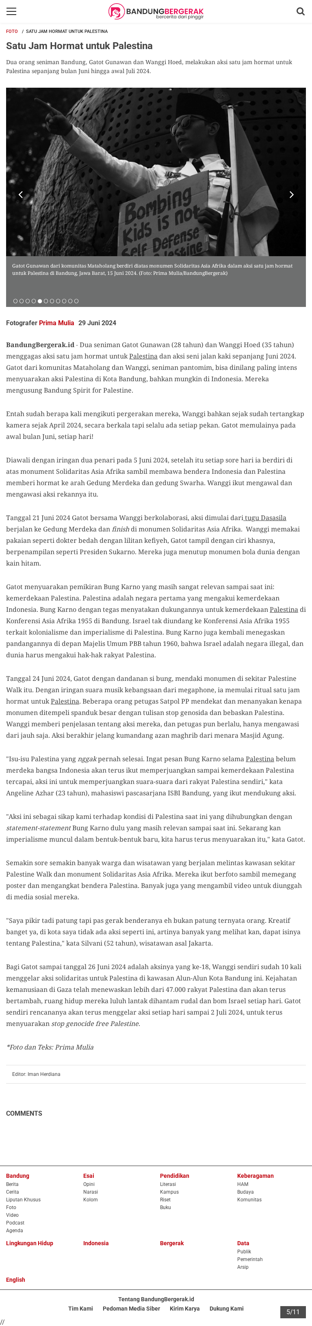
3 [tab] (27, 301)
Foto (12, 31)
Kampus (169, 1192)
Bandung (17, 1176)
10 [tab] (70, 301)
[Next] (292, 194)
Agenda (14, 1230)
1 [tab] (15, 301)
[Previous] (20, 194)
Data (243, 1243)
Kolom (90, 1200)
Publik (244, 1252)
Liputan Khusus (23, 1200)
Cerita (12, 1192)
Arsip (243, 1267)
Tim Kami (80, 1308)
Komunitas (249, 1200)
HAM (242, 1184)
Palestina (143, 356)
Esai (88, 1176)
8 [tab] (58, 301)
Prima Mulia (56, 323)
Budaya (245, 1192)
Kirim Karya (185, 1308)
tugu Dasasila (265, 517)
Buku (165, 1207)
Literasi (168, 1184)
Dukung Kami (227, 1308)
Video (12, 1215)
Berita (12, 1184)
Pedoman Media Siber (131, 1308)
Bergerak (172, 1243)
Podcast (15, 1223)
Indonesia (96, 1243)
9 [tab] (64, 301)
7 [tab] (52, 301)
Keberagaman (255, 1176)
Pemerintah (250, 1259)
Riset (165, 1200)
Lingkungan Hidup (29, 1243)
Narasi (90, 1192)
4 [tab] (33, 301)
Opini (89, 1184)
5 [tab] (40, 301)
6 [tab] (46, 301)
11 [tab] (76, 301)
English (15, 1279)
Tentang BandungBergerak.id (156, 1299)
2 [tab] (21, 301)
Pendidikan (174, 1176)
